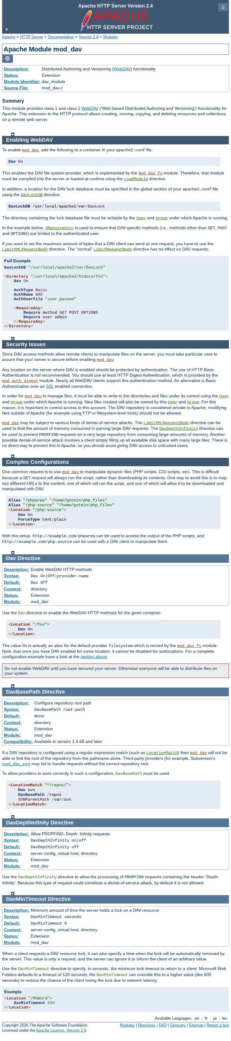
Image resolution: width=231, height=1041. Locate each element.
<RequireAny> (59, 228)
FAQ (163, 1025)
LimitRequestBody (113, 249)
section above (94, 656)
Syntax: (12, 575)
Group (162, 218)
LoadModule (136, 179)
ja (215, 1018)
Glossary (178, 1025)
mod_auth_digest (20, 380)
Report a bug (218, 1025)
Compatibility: (18, 741)
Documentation (61, 37)
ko (224, 1018)
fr (206, 1018)
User (141, 218)
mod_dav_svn (15, 763)
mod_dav (30, 150)
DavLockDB (31, 194)
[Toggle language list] (7, 59)
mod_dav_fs (150, 173)
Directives (147, 1025)
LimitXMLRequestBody (25, 249)
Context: (13, 589)
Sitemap (196, 1025)
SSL (50, 386)
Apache (8, 37)
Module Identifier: (22, 81)
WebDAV (122, 68)
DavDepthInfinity (178, 428)
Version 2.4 (88, 37)
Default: (12, 582)
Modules (110, 37)
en (196, 1018)
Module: (12, 601)
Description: (16, 68)
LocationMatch (162, 752)
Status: (11, 75)
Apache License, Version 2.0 (61, 1030)
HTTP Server (31, 37)
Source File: (16, 87)
